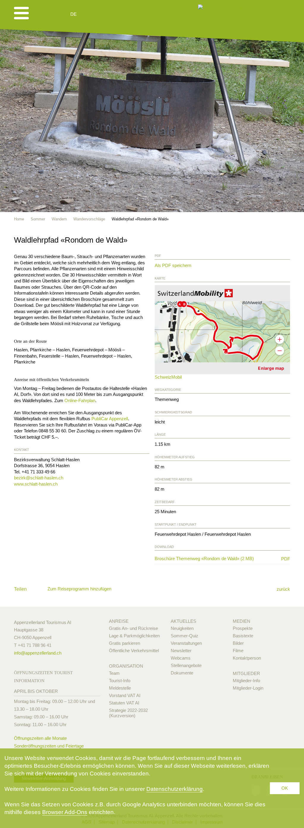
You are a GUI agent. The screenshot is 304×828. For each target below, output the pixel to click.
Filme (238, 650)
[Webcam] (89, 14)
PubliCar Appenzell (109, 418)
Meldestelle (120, 687)
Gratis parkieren (124, 643)
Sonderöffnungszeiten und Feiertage (49, 745)
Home (19, 219)
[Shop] (119, 14)
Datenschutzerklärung (174, 789)
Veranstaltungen (186, 643)
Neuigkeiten (182, 628)
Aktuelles (183, 621)
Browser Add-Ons (64, 812)
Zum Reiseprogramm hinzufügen (79, 588)
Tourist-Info (119, 680)
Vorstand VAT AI (124, 695)
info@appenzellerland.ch (37, 652)
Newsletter (181, 650)
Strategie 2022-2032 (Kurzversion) (128, 713)
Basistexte (243, 635)
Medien (241, 621)
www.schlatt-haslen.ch (36, 483)
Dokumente (182, 672)
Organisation (126, 666)
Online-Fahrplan (79, 400)
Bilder (238, 643)
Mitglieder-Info (246, 680)
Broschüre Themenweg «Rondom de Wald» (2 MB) (215, 558)
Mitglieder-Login (248, 687)
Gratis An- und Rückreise (133, 628)
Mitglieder (246, 673)
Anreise (119, 621)
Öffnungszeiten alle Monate (40, 738)
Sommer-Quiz (184, 635)
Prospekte (243, 628)
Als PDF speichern (173, 265)
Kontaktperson (247, 657)
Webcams (181, 657)
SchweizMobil (168, 377)
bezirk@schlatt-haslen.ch (38, 477)
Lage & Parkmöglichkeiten (134, 635)
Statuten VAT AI (124, 702)
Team (114, 673)
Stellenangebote (186, 665)
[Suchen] (105, 14)
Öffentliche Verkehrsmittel (134, 650)
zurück (283, 589)
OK (284, 788)
